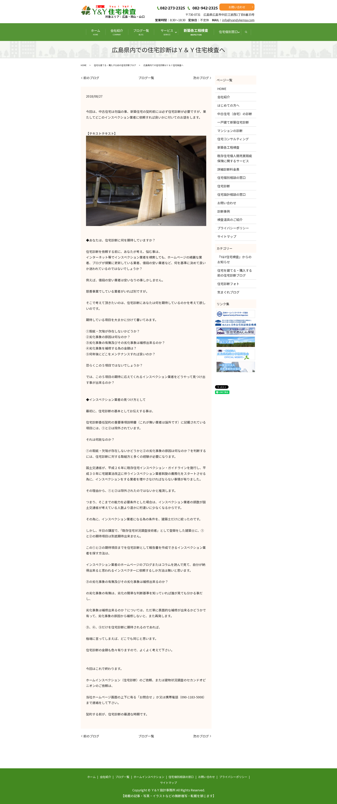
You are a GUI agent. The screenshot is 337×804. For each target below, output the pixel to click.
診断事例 (223, 211)
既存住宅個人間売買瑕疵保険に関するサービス (234, 158)
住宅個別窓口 (228, 31)
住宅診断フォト (228, 283)
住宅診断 (223, 186)
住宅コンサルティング (233, 139)
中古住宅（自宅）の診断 (234, 113)
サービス (168, 32)
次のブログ (201, 78)
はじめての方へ (228, 105)
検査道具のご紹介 (230, 219)
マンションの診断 (230, 130)
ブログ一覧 (141, 32)
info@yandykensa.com (238, 20)
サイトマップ (226, 236)
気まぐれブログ (228, 292)
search (246, 32)
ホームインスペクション (149, 777)
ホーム (95, 32)
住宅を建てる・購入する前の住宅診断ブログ (115, 65)
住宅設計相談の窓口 (231, 194)
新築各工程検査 (196, 32)
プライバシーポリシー (233, 228)
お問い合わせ (237, 7)
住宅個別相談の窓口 (231, 177)
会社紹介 (116, 32)
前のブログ (91, 78)
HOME (84, 65)
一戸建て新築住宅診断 (233, 122)
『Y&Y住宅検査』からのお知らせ (234, 259)
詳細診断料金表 (228, 169)
